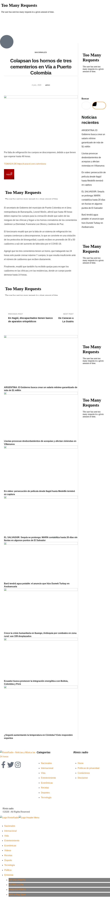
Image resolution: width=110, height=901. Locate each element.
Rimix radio (8, 808)
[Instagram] (17, 764)
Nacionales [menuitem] (9, 826)
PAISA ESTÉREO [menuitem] (17, 889)
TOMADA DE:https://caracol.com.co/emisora (25, 164)
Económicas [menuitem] (10, 845)
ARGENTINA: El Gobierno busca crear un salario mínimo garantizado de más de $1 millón (93, 138)
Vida (43, 773)
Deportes (45, 793)
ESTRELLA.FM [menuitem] (16, 885)
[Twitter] (10, 764)
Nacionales (41, 52)
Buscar (85, 98)
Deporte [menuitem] (8, 860)
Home (80, 763)
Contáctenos (84, 773)
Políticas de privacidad (88, 768)
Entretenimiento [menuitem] (11, 840)
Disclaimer (83, 778)
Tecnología (46, 797)
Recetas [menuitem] (8, 855)
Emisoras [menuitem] (8, 875)
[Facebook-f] (3, 764)
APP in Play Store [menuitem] (17, 894)
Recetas (45, 788)
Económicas (47, 783)
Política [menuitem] (7, 870)
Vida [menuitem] (6, 836)
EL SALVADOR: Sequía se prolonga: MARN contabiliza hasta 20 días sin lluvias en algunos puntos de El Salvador (93, 199)
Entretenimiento (48, 778)
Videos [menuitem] (7, 850)
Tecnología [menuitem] (9, 865)
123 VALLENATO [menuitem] (17, 880)
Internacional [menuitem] (10, 831)
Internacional (47, 768)
